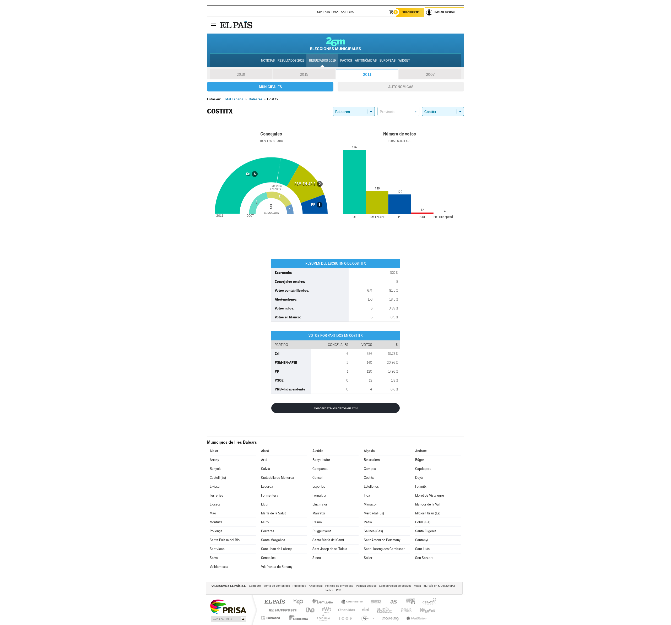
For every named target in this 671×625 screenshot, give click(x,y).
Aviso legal (316, 586)
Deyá (419, 478)
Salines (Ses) (373, 531)
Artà (264, 460)
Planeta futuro (404, 610)
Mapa (417, 586)
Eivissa (215, 486)
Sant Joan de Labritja (277, 549)
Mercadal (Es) (374, 513)
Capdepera (423, 469)
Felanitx (420, 486)
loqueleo (390, 618)
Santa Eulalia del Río (225, 540)
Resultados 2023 (291, 60)
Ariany (214, 460)
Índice (329, 590)
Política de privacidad (339, 586)
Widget (404, 60)
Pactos (346, 60)
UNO (310, 610)
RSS (338, 590)
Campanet (320, 469)
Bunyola (215, 469)
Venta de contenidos (276, 586)
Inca (367, 495)
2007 (430, 74)
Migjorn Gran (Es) (427, 513)
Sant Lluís (422, 549)
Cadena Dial (365, 610)
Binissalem (372, 460)
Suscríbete (410, 12)
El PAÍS (274, 602)
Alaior (214, 451)
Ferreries (216, 495)
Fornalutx (319, 495)
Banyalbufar (321, 460)
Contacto (255, 586)
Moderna (297, 618)
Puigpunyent (321, 531)
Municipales (270, 87)
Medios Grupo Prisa (228, 619)
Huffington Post (281, 610)
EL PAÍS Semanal (385, 610)
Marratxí (318, 513)
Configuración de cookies (395, 586)
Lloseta (215, 504)
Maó (213, 513)
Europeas (388, 60)
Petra (368, 522)
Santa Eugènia (425, 531)
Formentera (269, 495)
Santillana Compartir (352, 602)
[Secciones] (213, 25)
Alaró (265, 451)
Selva (214, 558)
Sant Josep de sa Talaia (329, 549)
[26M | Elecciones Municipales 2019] (335, 43)
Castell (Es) (218, 478)
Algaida (369, 451)
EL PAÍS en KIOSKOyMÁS (439, 586)
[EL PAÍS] (237, 25)
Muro (265, 522)
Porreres (267, 531)
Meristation (416, 618)
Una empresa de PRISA (228, 606)
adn (408, 602)
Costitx (369, 478)
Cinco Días (346, 610)
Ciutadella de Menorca (277, 478)
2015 (304, 74)
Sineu (316, 558)
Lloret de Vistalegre (429, 495)
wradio (325, 610)
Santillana (324, 602)
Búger (419, 460)
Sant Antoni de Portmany (382, 540)
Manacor (370, 504)
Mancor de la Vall (427, 504)
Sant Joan (217, 549)
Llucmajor (319, 504)
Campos (370, 469)
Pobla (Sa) (422, 522)
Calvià (265, 469)
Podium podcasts (322, 618)
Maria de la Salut (273, 513)
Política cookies (366, 586)
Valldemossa (219, 567)
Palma (317, 522)
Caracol (428, 602)
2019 (241, 74)
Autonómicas (400, 87)
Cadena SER (374, 602)
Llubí (264, 504)
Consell (317, 478)
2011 (367, 74)
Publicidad (299, 586)
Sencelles (268, 558)
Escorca (267, 486)
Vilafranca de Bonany (277, 567)
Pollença (216, 531)
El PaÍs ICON (345, 618)
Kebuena (423, 610)
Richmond (271, 618)
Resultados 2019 (322, 60)
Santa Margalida (273, 540)
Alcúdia (317, 451)
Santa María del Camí (328, 540)
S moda (367, 618)
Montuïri (216, 522)
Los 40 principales (300, 602)
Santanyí (421, 540)
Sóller (368, 558)
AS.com (391, 602)
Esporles (318, 486)
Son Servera (424, 558)
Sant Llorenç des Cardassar (384, 549)
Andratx (421, 451)
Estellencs (371, 486)
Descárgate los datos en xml (336, 408)
